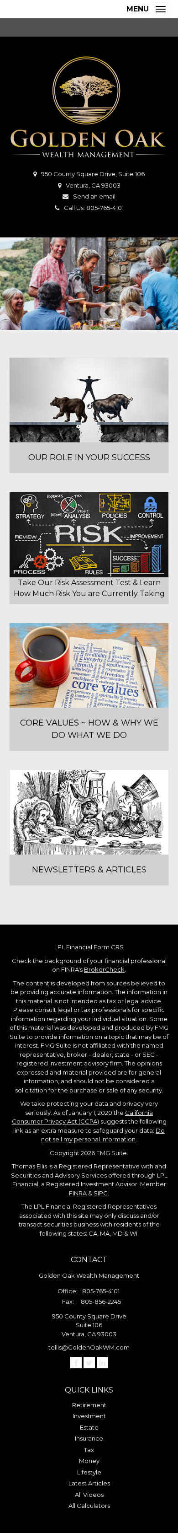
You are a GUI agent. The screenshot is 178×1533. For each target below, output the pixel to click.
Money (89, 1460)
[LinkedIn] (102, 1362)
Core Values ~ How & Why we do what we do (89, 729)
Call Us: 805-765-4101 (94, 207)
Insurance (89, 1438)
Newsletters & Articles (89, 870)
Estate (89, 1427)
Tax (89, 1449)
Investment (89, 1416)
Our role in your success (89, 457)
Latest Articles (89, 1483)
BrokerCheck (104, 969)
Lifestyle (89, 1472)
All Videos (89, 1494)
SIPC (101, 1193)
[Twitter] (89, 1362)
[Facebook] (76, 1362)
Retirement (89, 1405)
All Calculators (89, 1505)
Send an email (94, 196)
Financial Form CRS (95, 947)
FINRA (78, 1193)
